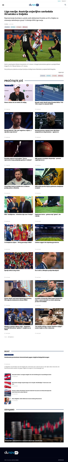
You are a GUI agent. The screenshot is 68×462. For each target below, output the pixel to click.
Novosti (7, 85)
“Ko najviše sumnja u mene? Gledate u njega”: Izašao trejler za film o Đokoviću (48, 327)
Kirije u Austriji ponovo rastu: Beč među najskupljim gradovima (25, 440)
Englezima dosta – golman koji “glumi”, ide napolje (48, 215)
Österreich (11, 354)
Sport (11, 85)
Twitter (49, 75)
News (6, 354)
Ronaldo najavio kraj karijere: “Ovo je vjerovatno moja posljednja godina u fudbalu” (18, 159)
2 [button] (60, 441)
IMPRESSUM (61, 460)
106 (8, 337)
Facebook (43, 75)
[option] (34, 427)
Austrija (7, 438)
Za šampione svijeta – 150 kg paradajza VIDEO (18, 242)
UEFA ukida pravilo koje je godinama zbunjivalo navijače (49, 187)
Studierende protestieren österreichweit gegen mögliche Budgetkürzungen (26, 357)
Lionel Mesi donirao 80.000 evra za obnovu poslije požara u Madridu (17, 187)
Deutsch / (64, 1)
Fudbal (6, 24)
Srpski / (59, 1)
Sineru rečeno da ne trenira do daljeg (15, 102)
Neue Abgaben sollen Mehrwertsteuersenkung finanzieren (27, 398)
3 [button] (62, 441)
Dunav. (17, 460)
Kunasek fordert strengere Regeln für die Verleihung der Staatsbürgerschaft (31, 374)
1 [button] (59, 441)
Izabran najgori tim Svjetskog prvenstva (47, 242)
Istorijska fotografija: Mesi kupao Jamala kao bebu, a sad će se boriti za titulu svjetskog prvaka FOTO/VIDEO (48, 300)
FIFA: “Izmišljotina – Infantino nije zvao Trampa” (18, 214)
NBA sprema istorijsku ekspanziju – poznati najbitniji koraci (48, 159)
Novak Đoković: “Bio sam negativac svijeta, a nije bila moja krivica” (17, 131)
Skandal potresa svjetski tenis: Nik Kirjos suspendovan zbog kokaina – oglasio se (47, 131)
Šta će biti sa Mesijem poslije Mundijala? (47, 270)
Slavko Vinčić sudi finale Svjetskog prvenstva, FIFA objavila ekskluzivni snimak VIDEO (18, 299)
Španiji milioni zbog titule (12, 270)
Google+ (55, 75)
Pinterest (61, 75)
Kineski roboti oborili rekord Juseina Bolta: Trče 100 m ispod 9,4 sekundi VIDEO (49, 103)
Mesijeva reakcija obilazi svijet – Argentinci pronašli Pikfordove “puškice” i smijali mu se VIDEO (17, 328)
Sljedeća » (12, 337)
